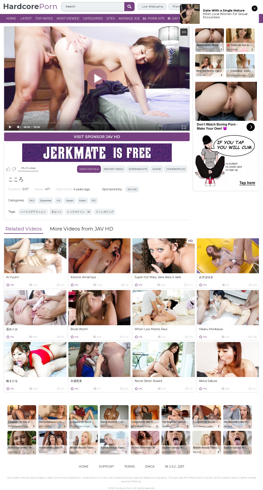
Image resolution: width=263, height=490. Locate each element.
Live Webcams (152, 6)
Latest (26, 18)
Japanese (45, 200)
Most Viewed (68, 18)
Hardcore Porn (124, 488)
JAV (31, 200)
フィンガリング (104, 211)
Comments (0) (175, 169)
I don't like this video (14, 169)
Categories (93, 18)
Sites (110, 18)
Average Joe (129, 18)
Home (11, 18)
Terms (129, 466)
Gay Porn (179, 18)
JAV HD (132, 189)
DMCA (150, 466)
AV (58, 200)
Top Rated (44, 18)
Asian (82, 200)
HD (94, 200)
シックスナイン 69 (78, 211)
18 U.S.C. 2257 (174, 466)
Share (156, 169)
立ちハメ (56, 211)
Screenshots (138, 169)
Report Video (113, 169)
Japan (70, 200)
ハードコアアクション (33, 211)
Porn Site (156, 18)
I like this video (8, 169)
